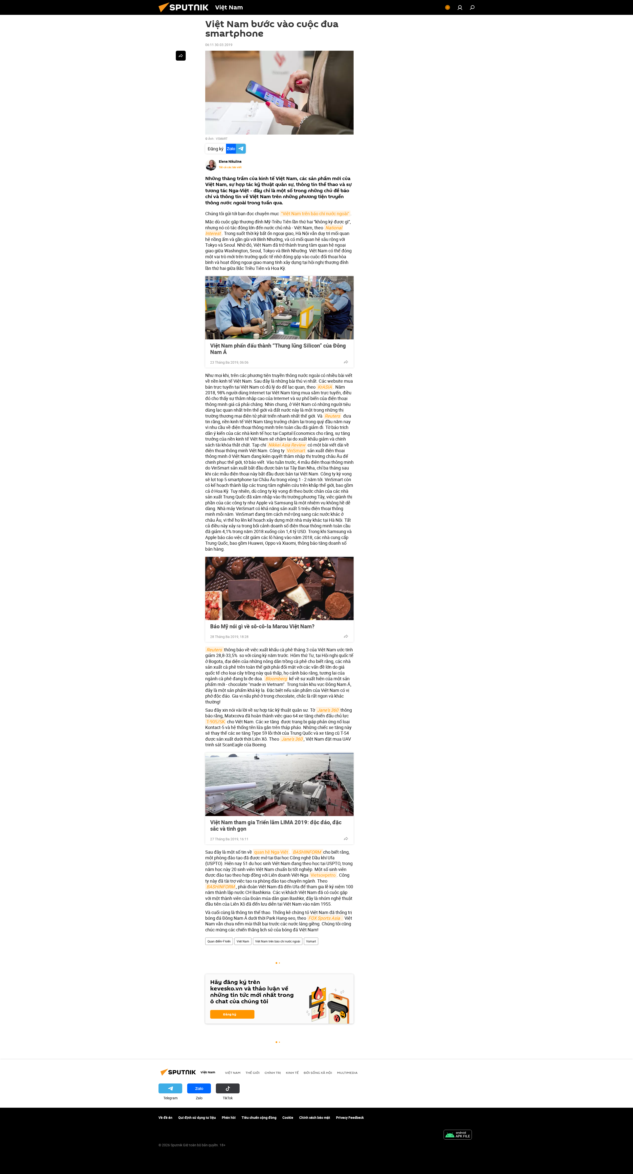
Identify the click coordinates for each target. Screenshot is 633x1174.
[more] (346, 362)
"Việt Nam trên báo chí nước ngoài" (315, 213)
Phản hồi (229, 1117)
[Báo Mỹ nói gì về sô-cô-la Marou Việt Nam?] (279, 588)
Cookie (287, 1117)
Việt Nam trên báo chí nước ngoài (277, 941)
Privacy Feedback (350, 1117)
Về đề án (165, 1117)
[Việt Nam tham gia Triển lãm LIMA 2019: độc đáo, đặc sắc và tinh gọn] (279, 784)
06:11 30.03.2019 (218, 44)
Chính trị (273, 1072)
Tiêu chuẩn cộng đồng (259, 1117)
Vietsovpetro (323, 875)
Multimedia (347, 1072)
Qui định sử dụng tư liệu (197, 1117)
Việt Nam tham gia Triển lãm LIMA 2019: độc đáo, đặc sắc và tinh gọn (275, 825)
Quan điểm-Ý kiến (219, 941)
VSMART (221, 139)
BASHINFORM (220, 887)
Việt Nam (243, 941)
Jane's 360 (291, 739)
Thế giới (253, 1072)
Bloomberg (276, 678)
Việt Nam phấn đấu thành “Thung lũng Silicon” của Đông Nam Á (278, 348)
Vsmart (311, 941)
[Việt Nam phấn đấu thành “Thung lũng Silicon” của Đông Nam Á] (279, 307)
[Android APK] (458, 1135)
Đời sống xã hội (318, 1072)
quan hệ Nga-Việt (271, 852)
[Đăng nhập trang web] (460, 7)
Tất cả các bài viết (230, 167)
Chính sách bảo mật (314, 1117)
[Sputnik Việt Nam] (185, 13)
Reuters (332, 416)
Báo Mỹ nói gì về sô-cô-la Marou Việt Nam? (262, 626)
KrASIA (325, 387)
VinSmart (296, 450)
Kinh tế (292, 1072)
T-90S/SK (215, 722)
